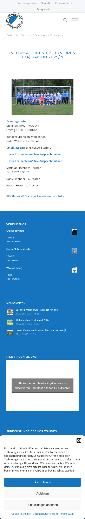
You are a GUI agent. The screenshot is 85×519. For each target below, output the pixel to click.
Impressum (67, 514)
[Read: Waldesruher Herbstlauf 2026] (10, 322)
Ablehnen (42, 493)
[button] (79, 440)
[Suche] (63, 21)
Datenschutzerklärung (45, 514)
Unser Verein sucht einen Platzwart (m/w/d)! (41, 330)
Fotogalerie (43, 9)
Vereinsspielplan (27, 3)
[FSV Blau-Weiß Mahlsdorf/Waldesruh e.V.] (35, 21)
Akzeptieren (42, 482)
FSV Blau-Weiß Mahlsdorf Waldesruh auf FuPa (35, 196)
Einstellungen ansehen (42, 504)
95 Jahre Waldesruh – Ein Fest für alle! (37, 309)
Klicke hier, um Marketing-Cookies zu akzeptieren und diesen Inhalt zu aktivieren (43, 385)
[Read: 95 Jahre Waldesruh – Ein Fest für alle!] (10, 312)
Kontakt (45, 3)
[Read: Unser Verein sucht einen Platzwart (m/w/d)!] (10, 332)
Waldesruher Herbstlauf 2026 (32, 319)
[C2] (42, 97)
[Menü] (73, 21)
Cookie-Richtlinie (21, 514)
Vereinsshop (62, 3)
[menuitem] (27, 3)
